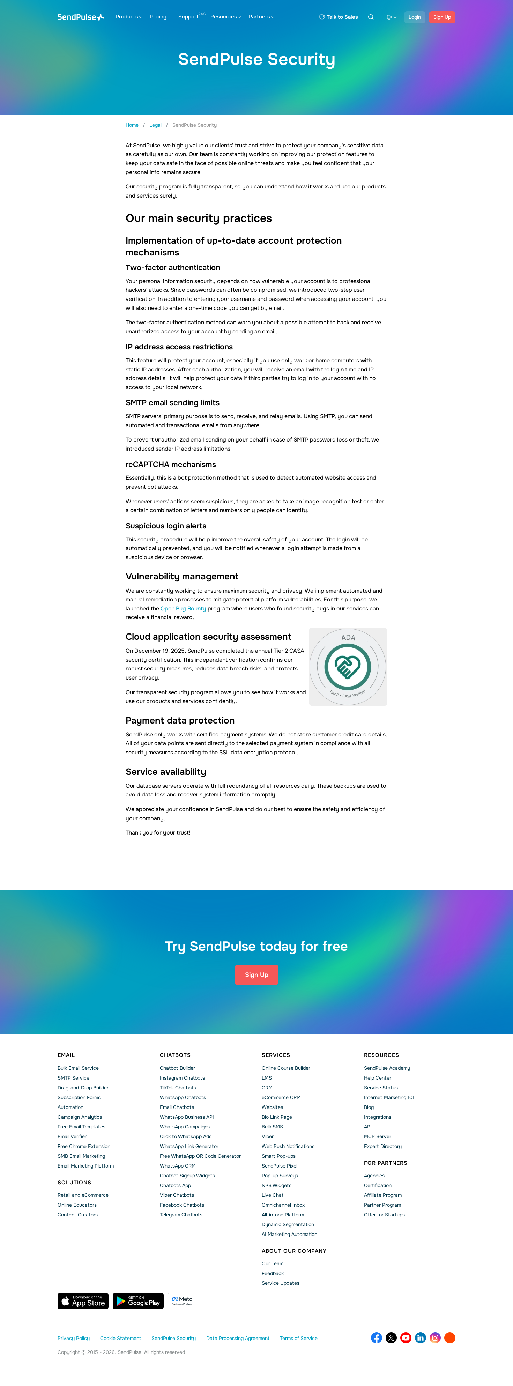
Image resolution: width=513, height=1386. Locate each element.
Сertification (378, 1185)
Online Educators (77, 1205)
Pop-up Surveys (280, 1175)
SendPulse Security (173, 1338)
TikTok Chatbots (178, 1087)
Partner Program (382, 1205)
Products (127, 16)
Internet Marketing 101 (389, 1097)
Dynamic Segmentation (288, 1224)
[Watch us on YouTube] (405, 1337)
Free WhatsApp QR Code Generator (200, 1156)
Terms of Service (299, 1338)
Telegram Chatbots (181, 1214)
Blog (369, 1107)
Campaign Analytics (80, 1117)
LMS (267, 1078)
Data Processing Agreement (237, 1338)
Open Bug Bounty (183, 608)
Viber (268, 1136)
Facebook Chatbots (182, 1205)
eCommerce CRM (281, 1097)
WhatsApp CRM (178, 1166)
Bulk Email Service (78, 1068)
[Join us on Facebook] (376, 1337)
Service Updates (280, 1283)
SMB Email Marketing (81, 1156)
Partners (259, 16)
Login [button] (415, 17)
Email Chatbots (177, 1107)
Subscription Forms (79, 1097)
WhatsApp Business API (187, 1117)
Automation (70, 1107)
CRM (267, 1087)
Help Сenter (377, 1078)
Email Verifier (72, 1136)
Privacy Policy (74, 1338)
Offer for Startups (384, 1214)
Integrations (377, 1117)
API (368, 1127)
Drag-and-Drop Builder (83, 1087)
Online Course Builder (286, 1068)
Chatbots (175, 1055)
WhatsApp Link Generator (189, 1146)
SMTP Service (73, 1078)
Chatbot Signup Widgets (187, 1175)
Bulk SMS (272, 1127)
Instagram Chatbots (182, 1078)
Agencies (374, 1175)
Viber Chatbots (177, 1195)
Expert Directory (383, 1146)
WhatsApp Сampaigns (185, 1127)
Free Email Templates (81, 1127)
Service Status (381, 1087)
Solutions (74, 1182)
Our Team (272, 1263)
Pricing (158, 16)
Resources (223, 16)
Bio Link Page (277, 1117)
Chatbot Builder (177, 1068)
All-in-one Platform (283, 1214)
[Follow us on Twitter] (391, 1337)
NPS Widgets (276, 1185)
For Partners (386, 1162)
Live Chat (272, 1195)
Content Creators (78, 1214)
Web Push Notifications (288, 1146)
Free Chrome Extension (84, 1146)
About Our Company (294, 1250)
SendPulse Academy (387, 1068)
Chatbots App (175, 1185)
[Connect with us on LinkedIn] (420, 1337)
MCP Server (377, 1136)
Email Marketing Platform (86, 1166)
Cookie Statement (120, 1338)
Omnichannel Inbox (283, 1205)
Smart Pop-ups (279, 1156)
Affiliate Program (383, 1195)
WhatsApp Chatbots (183, 1097)
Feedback (273, 1273)
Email (66, 1055)
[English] (391, 17)
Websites (272, 1107)
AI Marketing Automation (289, 1234)
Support (188, 16)
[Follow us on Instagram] (435, 1337)
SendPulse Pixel (279, 1166)
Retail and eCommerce (83, 1195)
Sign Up (442, 17)
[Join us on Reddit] (449, 1337)
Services (276, 1055)
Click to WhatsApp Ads (185, 1136)
